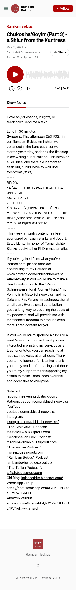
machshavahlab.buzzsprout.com (32, 442)
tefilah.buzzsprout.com (24, 473)
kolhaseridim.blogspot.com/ (42, 478)
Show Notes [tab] (16, 102)
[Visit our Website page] (38, 566)
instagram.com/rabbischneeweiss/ (33, 422)
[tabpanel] (38, 314)
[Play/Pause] (15, 74)
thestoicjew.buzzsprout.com (28, 432)
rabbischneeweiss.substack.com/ (32, 396)
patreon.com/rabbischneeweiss (45, 401)
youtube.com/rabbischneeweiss (31, 411)
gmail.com (14, 304)
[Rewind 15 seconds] (12, 88)
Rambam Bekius (27, 8)
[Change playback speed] (28, 88)
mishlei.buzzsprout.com (25, 452)
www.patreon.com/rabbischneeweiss (35, 274)
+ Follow (63, 8)
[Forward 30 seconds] (19, 88)
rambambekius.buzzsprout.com (30, 462)
